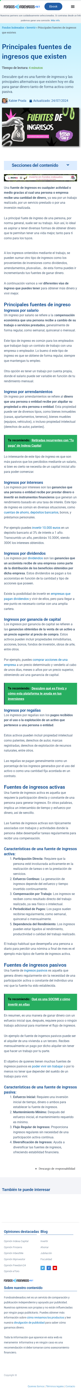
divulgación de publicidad (29, 1322)
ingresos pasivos (35, 970)
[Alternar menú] (73, 6)
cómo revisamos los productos (45, 1317)
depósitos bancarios (44, 512)
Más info (55, 20)
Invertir (31, 27)
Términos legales (55, 1386)
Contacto (70, 1386)
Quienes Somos (36, 1386)
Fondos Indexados (13, 27)
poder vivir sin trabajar (47, 1066)
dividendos (35, 558)
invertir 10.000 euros (46, 528)
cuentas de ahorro (16, 512)
